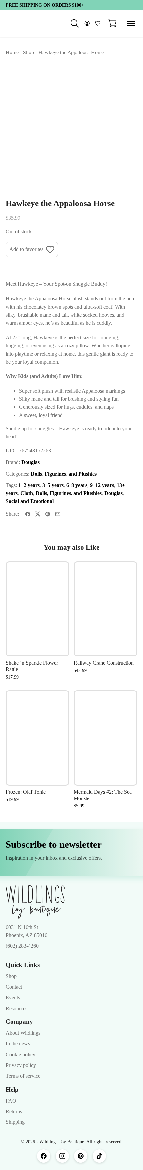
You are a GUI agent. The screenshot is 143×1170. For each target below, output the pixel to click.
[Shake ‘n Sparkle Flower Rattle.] (37, 609)
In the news (18, 1044)
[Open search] (75, 23)
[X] (38, 514)
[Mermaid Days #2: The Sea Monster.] (105, 738)
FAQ (11, 1101)
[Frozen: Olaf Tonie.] (37, 738)
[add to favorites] (58, 573)
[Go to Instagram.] (62, 1156)
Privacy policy (21, 1065)
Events (13, 998)
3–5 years (53, 485)
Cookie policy (20, 1055)
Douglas (30, 462)
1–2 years (29, 485)
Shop (11, 976)
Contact (14, 987)
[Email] (58, 514)
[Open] (131, 23)
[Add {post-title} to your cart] (58, 610)
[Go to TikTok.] (99, 1156)
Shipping (15, 1122)
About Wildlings (23, 1033)
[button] (112, 23)
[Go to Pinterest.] (80, 1156)
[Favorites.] (98, 23)
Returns (14, 1112)
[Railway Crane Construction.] (105, 609)
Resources (16, 1008)
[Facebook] (28, 514)
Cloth (26, 493)
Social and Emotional (30, 501)
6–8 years (76, 485)
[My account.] (87, 23)
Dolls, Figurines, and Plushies (64, 474)
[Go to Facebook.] (43, 1156)
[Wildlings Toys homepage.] (35, 902)
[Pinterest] (48, 514)
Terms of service (23, 1076)
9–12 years (102, 485)
